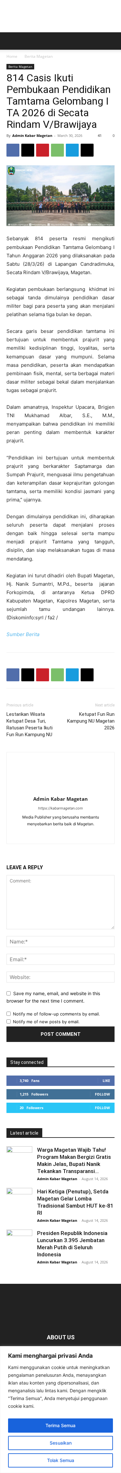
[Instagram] (67, 835)
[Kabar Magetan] (60, 16)
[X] (27, 150)
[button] (11, 41)
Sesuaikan (61, 1443)
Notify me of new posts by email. (46, 1021)
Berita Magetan (39, 56)
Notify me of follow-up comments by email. (56, 1013)
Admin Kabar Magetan (32, 135)
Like (106, 1080)
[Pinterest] (42, 150)
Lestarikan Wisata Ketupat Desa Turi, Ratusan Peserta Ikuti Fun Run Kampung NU (29, 724)
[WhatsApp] (57, 150)
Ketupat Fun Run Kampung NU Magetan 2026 (91, 721)
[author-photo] (60, 790)
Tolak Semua (60, 1460)
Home (11, 56)
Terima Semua (60, 1425)
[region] (60, 1409)
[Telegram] (72, 150)
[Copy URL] (87, 150)
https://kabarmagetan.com (60, 808)
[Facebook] (12, 150)
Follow (102, 1094)
